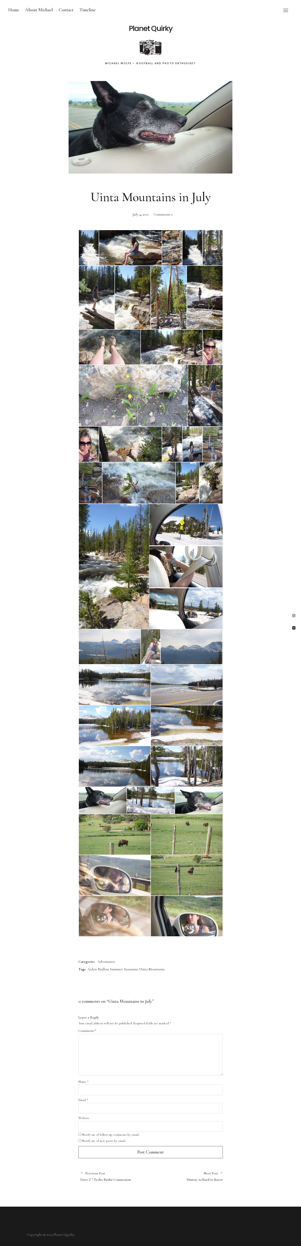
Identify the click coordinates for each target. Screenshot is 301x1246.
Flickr (293, 627)
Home (13, 10)
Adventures (106, 961)
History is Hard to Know (186, 1176)
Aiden (92, 969)
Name (83, 1082)
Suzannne (131, 969)
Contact (66, 10)
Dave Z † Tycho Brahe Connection (105, 1176)
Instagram (293, 615)
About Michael (39, 10)
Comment (87, 1030)
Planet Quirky (150, 28)
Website (83, 1118)
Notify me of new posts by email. (104, 1141)
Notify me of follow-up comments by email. (110, 1135)
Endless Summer (110, 969)
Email (83, 1100)
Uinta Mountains (152, 969)
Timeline (87, 10)
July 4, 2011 (140, 214)
